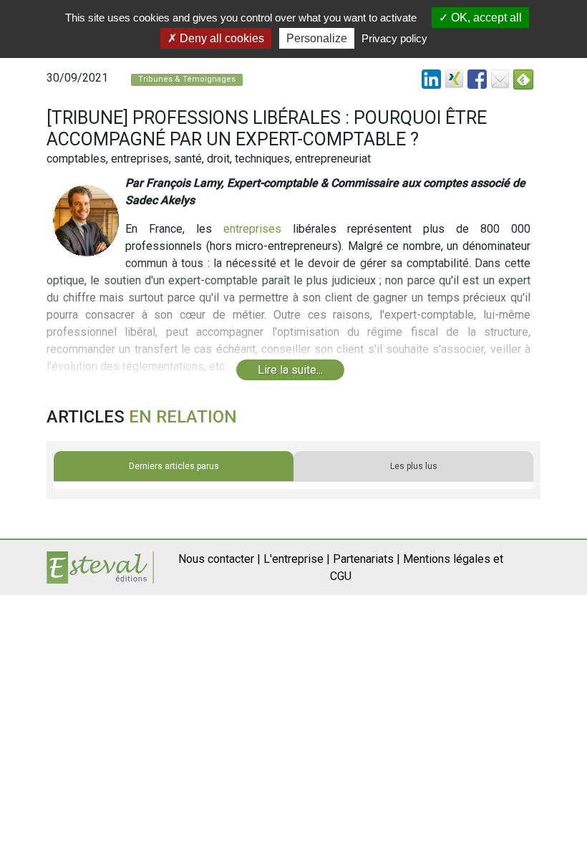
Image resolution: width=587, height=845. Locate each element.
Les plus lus (413, 466)
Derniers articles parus (174, 466)
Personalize (316, 38)
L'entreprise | (296, 559)
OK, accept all (485, 17)
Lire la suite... (290, 370)
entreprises (252, 229)
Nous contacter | (219, 559)
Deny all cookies (220, 38)
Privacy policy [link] (394, 38)
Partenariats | (366, 559)
